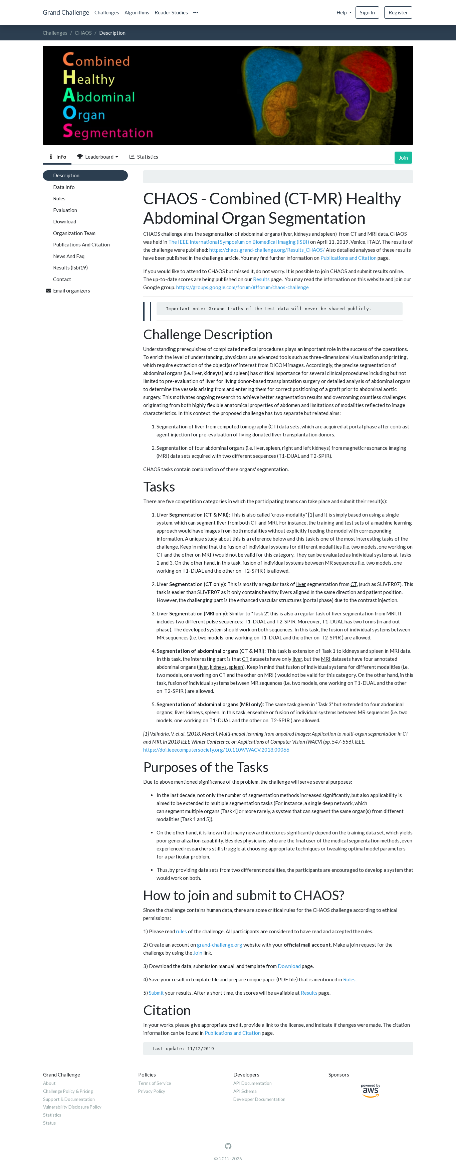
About (49, 1083)
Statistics (146, 157)
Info (60, 157)
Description (66, 175)
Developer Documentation (259, 1099)
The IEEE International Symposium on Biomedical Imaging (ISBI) (238, 242)
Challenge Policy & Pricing (68, 1091)
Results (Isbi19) (70, 267)
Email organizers (71, 290)
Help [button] (342, 12)
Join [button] (403, 158)
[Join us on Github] (228, 1146)
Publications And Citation (81, 244)
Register (398, 12)
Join (197, 953)
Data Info (64, 187)
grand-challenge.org (219, 945)
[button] (196, 12)
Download (64, 221)
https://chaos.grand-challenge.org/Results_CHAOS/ (267, 250)
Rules (59, 198)
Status (49, 1123)
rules (181, 931)
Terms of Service (154, 1083)
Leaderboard (99, 157)
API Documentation (252, 1083)
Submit (156, 993)
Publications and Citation (348, 258)
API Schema (245, 1091)
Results (261, 279)
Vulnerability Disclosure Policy (72, 1107)
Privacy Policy (151, 1091)
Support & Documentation (69, 1099)
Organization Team (74, 233)
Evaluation (65, 210)
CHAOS (83, 33)
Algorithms (137, 12)
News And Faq (68, 256)
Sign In (367, 12)
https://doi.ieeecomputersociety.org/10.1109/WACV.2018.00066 (216, 750)
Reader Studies (171, 12)
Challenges (106, 12)
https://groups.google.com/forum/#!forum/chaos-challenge (242, 287)
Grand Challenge (66, 12)
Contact (62, 279)
